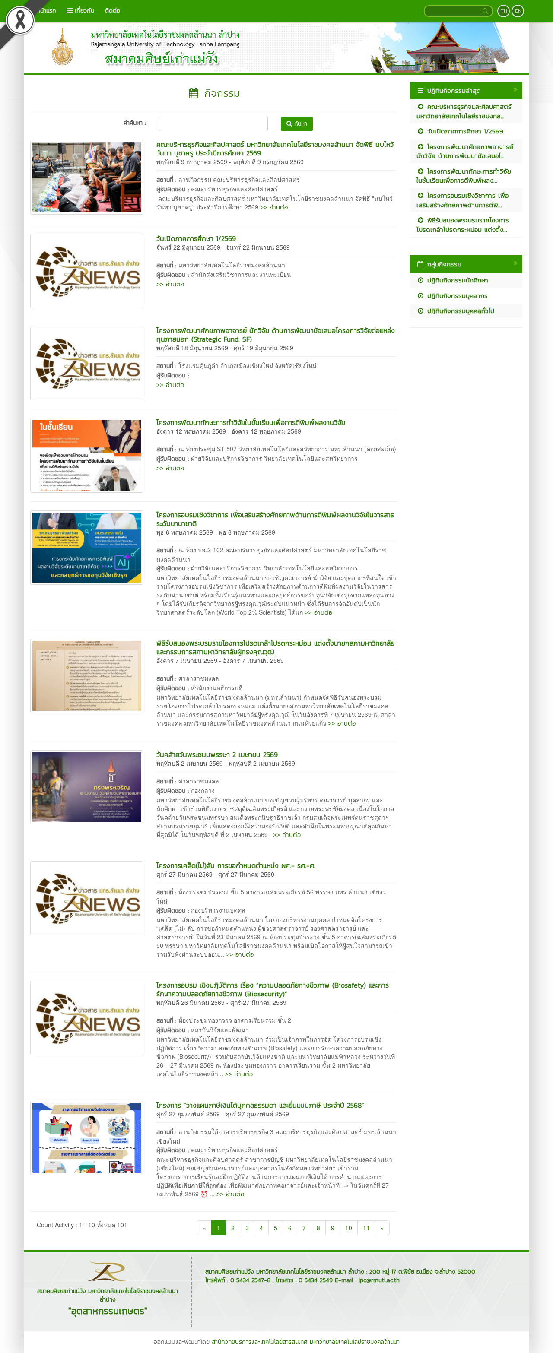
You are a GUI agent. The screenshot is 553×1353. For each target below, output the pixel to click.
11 (366, 1227)
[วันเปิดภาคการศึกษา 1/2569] (86, 270)
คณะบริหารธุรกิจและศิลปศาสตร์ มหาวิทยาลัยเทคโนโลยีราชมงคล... (464, 110)
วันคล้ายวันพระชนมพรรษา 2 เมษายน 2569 (217, 754)
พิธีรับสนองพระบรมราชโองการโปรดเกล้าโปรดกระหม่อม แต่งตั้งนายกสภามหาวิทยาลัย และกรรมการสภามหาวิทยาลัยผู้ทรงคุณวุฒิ (275, 647)
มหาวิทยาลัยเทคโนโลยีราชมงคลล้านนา (355, 1342)
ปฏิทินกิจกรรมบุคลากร (456, 296)
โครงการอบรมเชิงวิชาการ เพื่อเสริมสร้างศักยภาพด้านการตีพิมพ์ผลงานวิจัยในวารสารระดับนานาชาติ (275, 519)
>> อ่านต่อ (274, 207)
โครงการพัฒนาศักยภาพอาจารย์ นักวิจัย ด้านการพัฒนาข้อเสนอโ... (464, 151)
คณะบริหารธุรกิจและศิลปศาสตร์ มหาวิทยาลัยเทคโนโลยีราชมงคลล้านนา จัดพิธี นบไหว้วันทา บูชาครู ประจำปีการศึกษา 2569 (275, 148)
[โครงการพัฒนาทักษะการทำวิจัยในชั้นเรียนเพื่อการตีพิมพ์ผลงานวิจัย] (86, 454)
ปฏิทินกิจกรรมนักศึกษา (456, 280)
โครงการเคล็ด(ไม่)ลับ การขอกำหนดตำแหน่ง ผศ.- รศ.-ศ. (235, 865)
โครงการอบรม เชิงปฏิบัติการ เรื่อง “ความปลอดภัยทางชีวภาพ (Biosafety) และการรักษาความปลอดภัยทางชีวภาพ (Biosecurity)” (272, 989)
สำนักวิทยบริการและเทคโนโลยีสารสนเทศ (260, 1342)
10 (348, 1227)
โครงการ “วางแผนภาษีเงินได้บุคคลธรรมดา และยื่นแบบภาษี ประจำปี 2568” (260, 1105)
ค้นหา (299, 123)
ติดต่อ (112, 10)
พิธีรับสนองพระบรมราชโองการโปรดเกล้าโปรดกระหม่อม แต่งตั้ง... (462, 224)
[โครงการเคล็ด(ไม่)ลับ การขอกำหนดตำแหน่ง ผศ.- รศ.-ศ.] (86, 897)
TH (504, 11)
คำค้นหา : (135, 123)
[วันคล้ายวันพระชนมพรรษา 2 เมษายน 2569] (86, 786)
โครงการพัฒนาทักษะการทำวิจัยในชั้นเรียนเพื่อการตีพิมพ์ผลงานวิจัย (250, 422)
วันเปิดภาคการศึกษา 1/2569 (196, 238)
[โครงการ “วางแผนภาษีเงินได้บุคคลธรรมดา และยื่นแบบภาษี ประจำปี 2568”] (86, 1137)
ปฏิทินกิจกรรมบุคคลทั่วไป (459, 311)
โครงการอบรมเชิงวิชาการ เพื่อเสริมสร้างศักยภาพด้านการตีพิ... (462, 199)
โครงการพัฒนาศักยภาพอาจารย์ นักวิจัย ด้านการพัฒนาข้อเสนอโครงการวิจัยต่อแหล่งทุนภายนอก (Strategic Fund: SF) (275, 334)
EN (518, 11)
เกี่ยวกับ (84, 10)
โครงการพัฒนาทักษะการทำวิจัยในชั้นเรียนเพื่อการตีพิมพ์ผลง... (463, 175)
